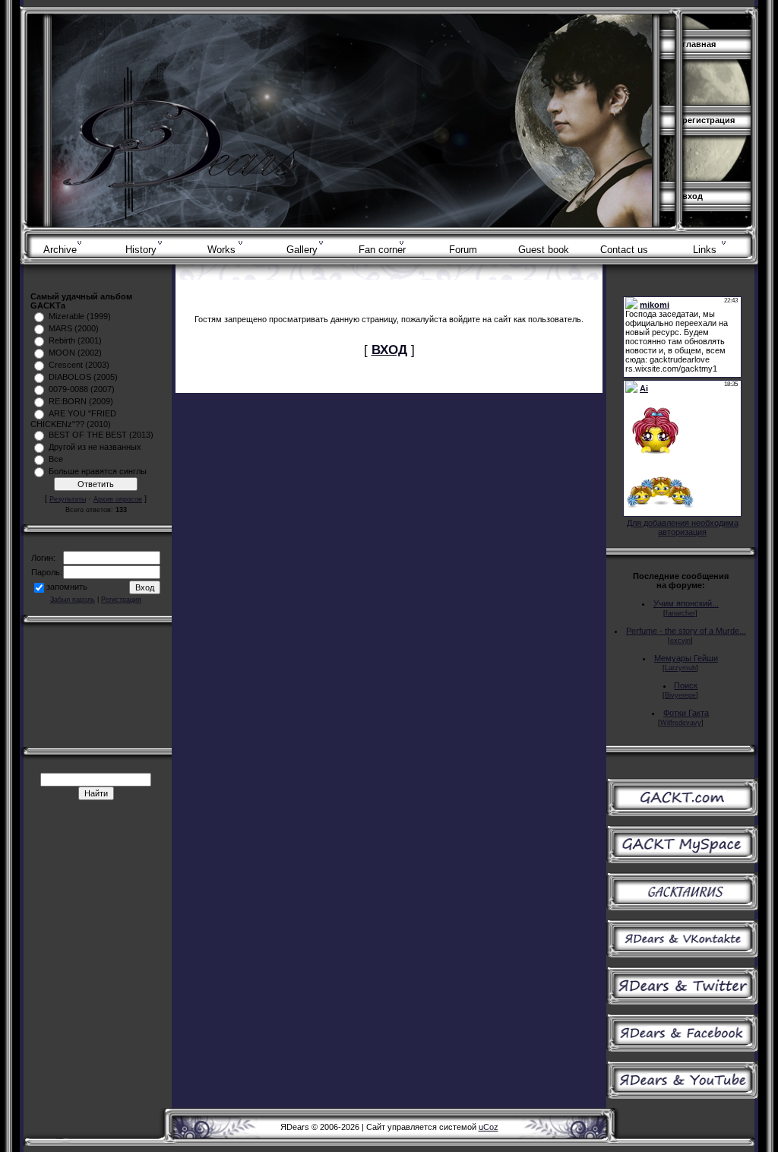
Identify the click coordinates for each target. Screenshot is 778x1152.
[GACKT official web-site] (682, 813)
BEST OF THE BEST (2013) (101, 434)
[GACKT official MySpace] (682, 860)
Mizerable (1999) (80, 316)
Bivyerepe (680, 695)
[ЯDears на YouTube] (682, 1095)
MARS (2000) (74, 328)
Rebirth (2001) (75, 340)
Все (56, 459)
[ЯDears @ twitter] (682, 1001)
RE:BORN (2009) (81, 401)
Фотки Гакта (686, 712)
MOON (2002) (75, 352)
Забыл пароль (72, 599)
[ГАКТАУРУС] (682, 907)
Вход (692, 196)
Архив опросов (117, 499)
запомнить (66, 586)
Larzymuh (680, 668)
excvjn (680, 640)
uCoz (488, 1126)
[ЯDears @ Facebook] (682, 1048)
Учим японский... (686, 603)
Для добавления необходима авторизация (682, 527)
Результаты (67, 499)
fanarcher (680, 613)
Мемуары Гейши (686, 658)
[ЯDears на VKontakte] (682, 954)
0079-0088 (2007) (82, 389)
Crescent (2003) (79, 364)
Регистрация (708, 120)
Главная (699, 44)
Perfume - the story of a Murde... (686, 630)
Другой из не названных (95, 446)
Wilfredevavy (680, 722)
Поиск (685, 685)
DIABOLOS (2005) (83, 376)
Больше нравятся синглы (98, 471)
